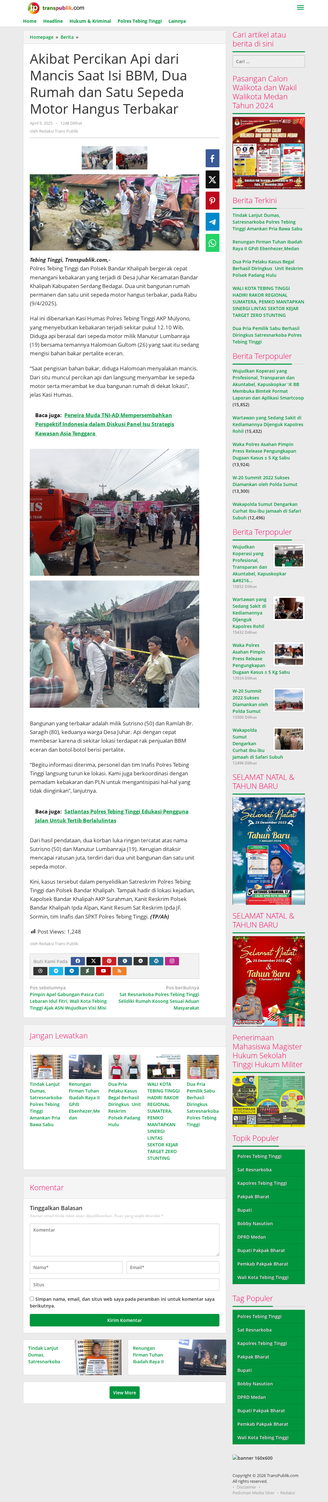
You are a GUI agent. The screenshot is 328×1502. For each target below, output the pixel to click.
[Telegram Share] (212, 222)
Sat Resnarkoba (254, 1170)
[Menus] (300, 7)
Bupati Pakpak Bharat (261, 1250)
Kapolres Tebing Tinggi (262, 1183)
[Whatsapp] (212, 243)
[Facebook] (78, 961)
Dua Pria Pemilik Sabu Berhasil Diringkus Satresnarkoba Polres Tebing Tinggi (203, 1104)
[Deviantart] (87, 971)
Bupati (244, 1210)
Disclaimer (246, 1487)
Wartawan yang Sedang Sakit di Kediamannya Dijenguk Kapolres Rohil (268, 424)
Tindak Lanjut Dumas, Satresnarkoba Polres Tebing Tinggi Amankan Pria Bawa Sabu (46, 1104)
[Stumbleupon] (141, 961)
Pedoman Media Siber (254, 1493)
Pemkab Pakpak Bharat (262, 1264)
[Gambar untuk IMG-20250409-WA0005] (131, 157)
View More (124, 1393)
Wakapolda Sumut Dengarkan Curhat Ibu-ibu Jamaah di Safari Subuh (267, 511)
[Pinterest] (109, 961)
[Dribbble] (40, 971)
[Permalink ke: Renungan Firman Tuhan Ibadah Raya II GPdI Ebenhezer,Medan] (85, 1067)
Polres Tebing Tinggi (259, 1156)
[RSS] (119, 971)
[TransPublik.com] (56, 7)
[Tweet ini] (212, 179)
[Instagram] (172, 961)
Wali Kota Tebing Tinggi (263, 1277)
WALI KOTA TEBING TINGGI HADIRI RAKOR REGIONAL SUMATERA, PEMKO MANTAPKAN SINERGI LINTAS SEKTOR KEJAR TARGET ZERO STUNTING (268, 301)
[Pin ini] (212, 201)
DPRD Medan (251, 1237)
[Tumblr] (125, 961)
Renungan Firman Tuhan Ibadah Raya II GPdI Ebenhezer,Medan (152, 1361)
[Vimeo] (56, 971)
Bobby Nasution (255, 1223)
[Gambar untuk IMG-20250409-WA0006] (97, 157)
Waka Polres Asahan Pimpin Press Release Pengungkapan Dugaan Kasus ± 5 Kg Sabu (264, 451)
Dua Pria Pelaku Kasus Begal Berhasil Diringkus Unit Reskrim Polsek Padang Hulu (124, 1104)
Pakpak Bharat (253, 1196)
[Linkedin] (72, 971)
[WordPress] (156, 961)
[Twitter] (93, 961)
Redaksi (287, 1493)
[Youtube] (103, 971)
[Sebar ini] (212, 158)
